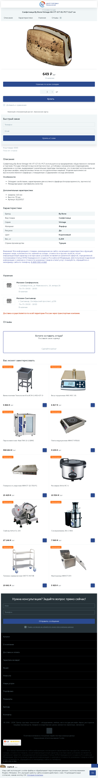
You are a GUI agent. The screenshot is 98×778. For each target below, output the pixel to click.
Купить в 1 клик (49, 138)
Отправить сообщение (49, 621)
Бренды (6, 707)
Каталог (6, 637)
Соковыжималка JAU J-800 (62, 531)
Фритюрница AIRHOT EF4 (61, 576)
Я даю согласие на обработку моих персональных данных (51, 627)
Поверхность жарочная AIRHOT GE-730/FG (20, 486)
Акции (5, 668)
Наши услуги (8, 683)
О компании (8, 644)
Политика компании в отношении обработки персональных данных (49, 736)
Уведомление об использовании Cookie (49, 738)
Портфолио (8, 691)
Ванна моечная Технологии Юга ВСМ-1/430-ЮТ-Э (23, 396)
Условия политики (35, 775)
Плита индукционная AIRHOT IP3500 (65, 441)
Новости (7, 676)
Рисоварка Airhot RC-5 (60, 486)
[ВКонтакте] (49, 731)
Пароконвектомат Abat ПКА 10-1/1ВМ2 (18, 441)
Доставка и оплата (11, 652)
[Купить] (45, 405)
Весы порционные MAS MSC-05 (63, 396)
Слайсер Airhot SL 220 (12, 531)
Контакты (7, 714)
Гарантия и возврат (11, 660)
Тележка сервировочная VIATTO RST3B (18, 576)
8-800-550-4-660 (39, 262)
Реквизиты (7, 699)
